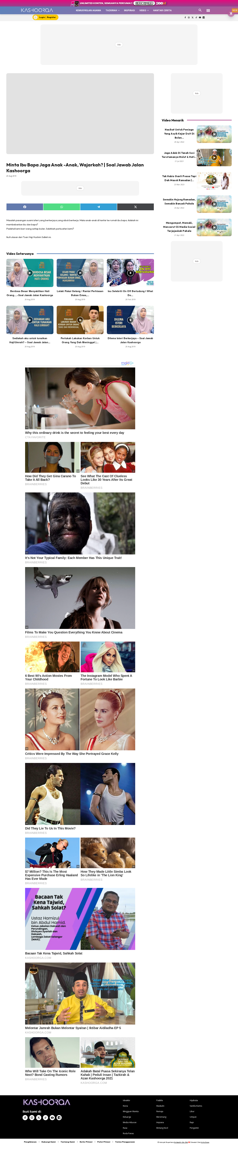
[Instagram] (189, 18)
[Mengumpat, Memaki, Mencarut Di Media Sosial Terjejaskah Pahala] (214, 227)
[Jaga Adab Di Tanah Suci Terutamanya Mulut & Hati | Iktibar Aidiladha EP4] (214, 157)
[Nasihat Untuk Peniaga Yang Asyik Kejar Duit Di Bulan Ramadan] (214, 134)
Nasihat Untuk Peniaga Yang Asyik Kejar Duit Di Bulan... (179, 133)
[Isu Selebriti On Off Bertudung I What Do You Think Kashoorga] (130, 273)
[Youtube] (200, 18)
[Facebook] (185, 18)
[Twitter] (192, 18)
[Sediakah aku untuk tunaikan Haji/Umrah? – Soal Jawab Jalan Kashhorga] (29, 320)
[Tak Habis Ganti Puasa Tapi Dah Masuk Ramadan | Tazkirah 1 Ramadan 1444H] (214, 181)
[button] (200, 10)
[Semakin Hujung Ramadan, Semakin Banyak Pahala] (214, 204)
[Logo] (37, 10)
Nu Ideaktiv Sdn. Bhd (181, 1142)
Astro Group (205, 1142)
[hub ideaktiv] (208, 8)
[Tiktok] (196, 18)
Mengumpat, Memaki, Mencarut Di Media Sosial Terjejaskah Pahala (179, 226)
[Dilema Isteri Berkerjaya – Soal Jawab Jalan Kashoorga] (130, 320)
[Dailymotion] (203, 18)
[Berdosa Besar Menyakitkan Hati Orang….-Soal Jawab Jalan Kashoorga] (29, 273)
